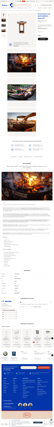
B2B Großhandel (40, 389)
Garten (5, 385)
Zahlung (24, 383)
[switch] (51, 423)
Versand (24, 385)
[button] (6, 344)
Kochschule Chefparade (41, 391)
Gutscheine (39, 384)
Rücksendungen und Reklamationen (29, 380)
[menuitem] (3, 8)
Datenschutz (25, 388)
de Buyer (14, 390)
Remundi (16, 288)
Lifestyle (5, 388)
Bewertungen (39, 380)
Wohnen (5, 390)
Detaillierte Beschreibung (42, 28)
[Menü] (52, 418)
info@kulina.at (7, 406)
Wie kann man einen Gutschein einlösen (42, 382)
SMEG (14, 383)
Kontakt (24, 390)
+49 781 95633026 (8, 403)
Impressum (24, 393)
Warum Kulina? (40, 394)
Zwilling (14, 388)
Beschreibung (13, 156)
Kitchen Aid (15, 385)
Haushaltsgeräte (6, 383)
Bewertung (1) (29, 156)
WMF (14, 380)
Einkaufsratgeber (26, 395)
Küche (5, 380)
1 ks (15, 283)
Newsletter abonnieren (44, 367)
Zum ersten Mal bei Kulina (41, 386)
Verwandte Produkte (39, 156)
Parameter (20, 156)
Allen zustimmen (37, 422)
